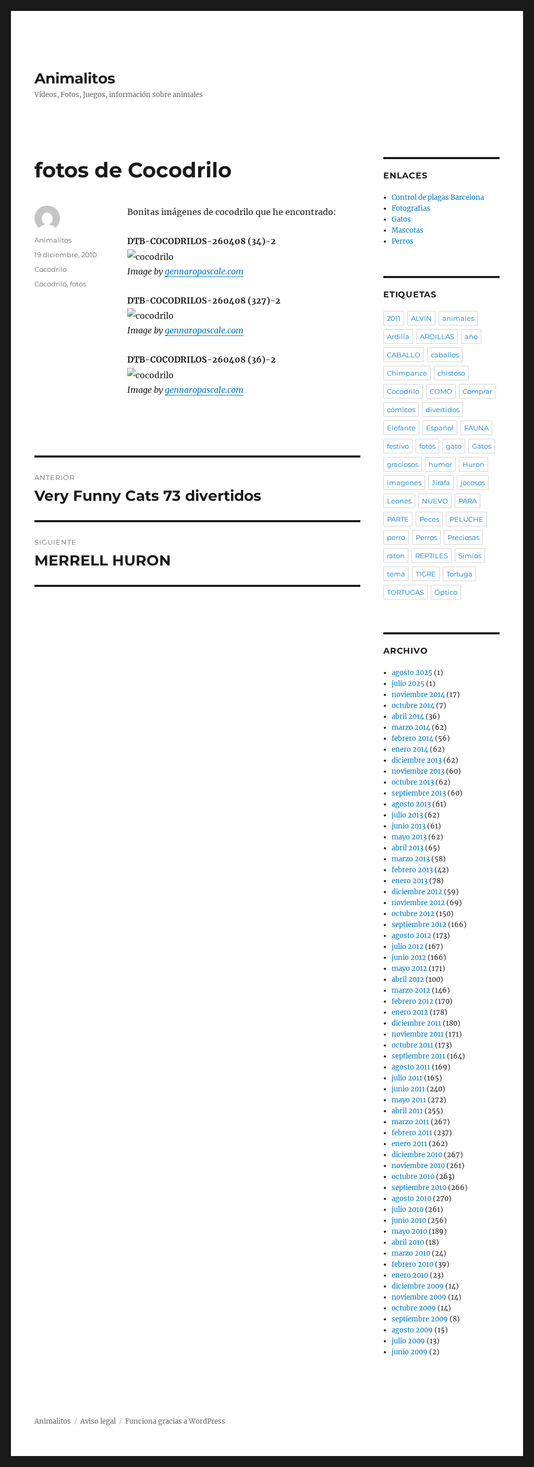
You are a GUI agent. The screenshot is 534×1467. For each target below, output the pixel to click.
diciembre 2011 (416, 1023)
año (471, 336)
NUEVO (435, 501)
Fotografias (411, 208)
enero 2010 (410, 1275)
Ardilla (398, 336)
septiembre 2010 (419, 1187)
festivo (398, 446)
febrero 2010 (412, 1264)
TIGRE (426, 574)
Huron (473, 464)
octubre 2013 (413, 782)
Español (440, 428)
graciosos (402, 464)
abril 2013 (407, 848)
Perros (403, 241)
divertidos (442, 409)
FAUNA (476, 428)
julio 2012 (407, 946)
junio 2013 (409, 826)
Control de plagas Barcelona (438, 197)
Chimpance (407, 373)
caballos (445, 355)
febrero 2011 (412, 1132)
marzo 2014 (411, 727)
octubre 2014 (413, 705)
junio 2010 (409, 1220)
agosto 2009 (412, 1330)
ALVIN (421, 318)
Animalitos (74, 78)
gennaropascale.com (204, 271)
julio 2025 (408, 683)
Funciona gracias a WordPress (175, 1421)
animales (458, 318)
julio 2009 (408, 1341)
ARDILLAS (437, 336)
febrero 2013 (412, 869)
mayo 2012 (409, 968)
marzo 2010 (411, 1253)
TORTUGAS (405, 592)
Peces (429, 519)
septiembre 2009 (420, 1319)
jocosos (472, 482)
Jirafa (441, 482)
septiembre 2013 (419, 793)
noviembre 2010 (418, 1165)
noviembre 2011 (418, 1034)
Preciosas (463, 537)
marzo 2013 (411, 859)
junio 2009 (410, 1352)
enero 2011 (409, 1143)
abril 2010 (408, 1242)
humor (440, 464)
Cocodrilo (50, 269)
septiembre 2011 (418, 1056)
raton (396, 555)
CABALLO (403, 355)
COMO (441, 391)
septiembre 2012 (419, 924)
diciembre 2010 (417, 1154)
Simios (469, 555)
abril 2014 (408, 716)
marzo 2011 (410, 1121)
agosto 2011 (411, 1067)
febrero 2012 (412, 1001)
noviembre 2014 (418, 694)
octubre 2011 (412, 1045)
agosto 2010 (411, 1198)
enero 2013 (410, 880)
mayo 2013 (409, 837)
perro (396, 537)
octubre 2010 (413, 1176)
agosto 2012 (411, 935)
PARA (467, 501)
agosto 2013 (411, 804)
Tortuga (459, 574)
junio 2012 (409, 957)
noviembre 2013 (418, 771)
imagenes (404, 482)
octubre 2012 (413, 913)
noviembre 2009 (419, 1297)
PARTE (398, 519)
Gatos (401, 219)
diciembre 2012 (417, 891)
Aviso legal (98, 1421)
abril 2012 (408, 979)
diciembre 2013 (417, 760)
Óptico (445, 592)
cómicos (401, 409)
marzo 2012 (411, 990)
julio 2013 (407, 815)
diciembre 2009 (418, 1286)
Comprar (477, 391)
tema (396, 574)
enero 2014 (410, 749)
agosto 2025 (412, 672)
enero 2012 (410, 1012)
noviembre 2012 (418, 902)
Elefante (401, 428)
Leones (399, 501)
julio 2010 (407, 1209)
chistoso (451, 373)
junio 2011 (408, 1089)
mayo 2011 (409, 1100)
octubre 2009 (414, 1308)
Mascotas (407, 230)
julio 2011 (407, 1078)
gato (454, 446)
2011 (393, 318)
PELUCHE (466, 519)
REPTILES (431, 555)
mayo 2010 (409, 1231)
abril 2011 (407, 1111)
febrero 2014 (412, 738)
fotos (78, 284)
